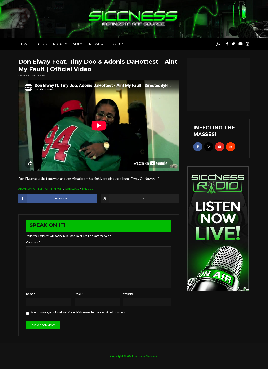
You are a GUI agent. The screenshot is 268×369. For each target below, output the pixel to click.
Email (79, 294)
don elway (72, 188)
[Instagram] (208, 146)
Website (128, 294)
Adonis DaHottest (30, 188)
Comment (33, 242)
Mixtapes (60, 44)
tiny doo (88, 188)
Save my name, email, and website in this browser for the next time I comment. (78, 312)
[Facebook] (197, 146)
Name (30, 294)
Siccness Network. (146, 356)
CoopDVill (24, 75)
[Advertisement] (218, 84)
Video (77, 44)
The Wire (24, 44)
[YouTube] (219, 146)
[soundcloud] (230, 146)
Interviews (97, 44)
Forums (118, 44)
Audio (42, 44)
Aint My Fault (54, 188)
